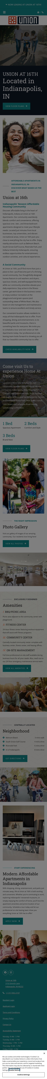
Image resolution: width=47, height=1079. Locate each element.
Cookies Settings (23, 1075)
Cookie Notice (14, 1070)
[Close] (44, 1053)
